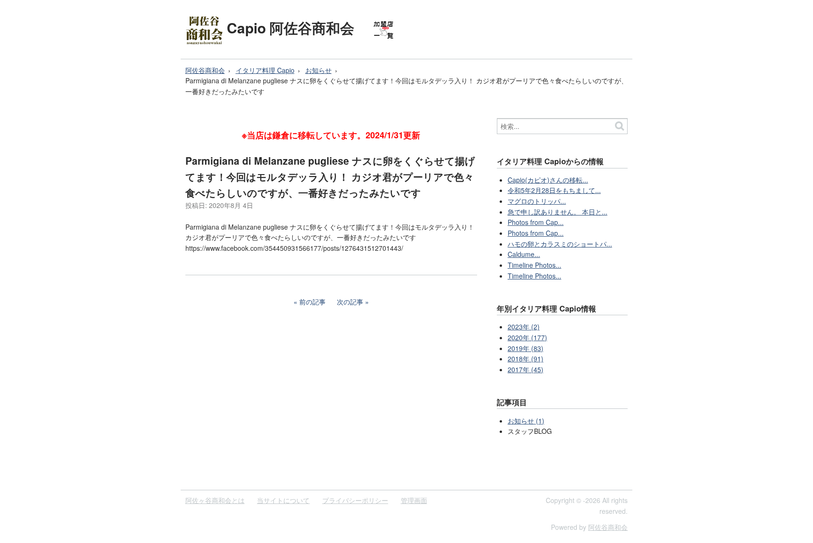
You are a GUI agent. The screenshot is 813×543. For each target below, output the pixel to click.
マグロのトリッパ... (537, 201)
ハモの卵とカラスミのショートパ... (560, 243)
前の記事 (312, 301)
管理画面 (414, 500)
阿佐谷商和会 (205, 70)
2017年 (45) (525, 369)
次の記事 (350, 301)
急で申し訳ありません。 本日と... (557, 211)
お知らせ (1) (526, 420)
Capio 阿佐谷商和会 (290, 27)
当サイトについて (283, 500)
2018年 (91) (525, 358)
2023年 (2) (524, 326)
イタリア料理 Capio (265, 70)
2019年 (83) (525, 348)
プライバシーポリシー (355, 500)
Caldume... (524, 254)
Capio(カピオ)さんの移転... (548, 179)
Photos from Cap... (536, 222)
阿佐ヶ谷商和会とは (215, 500)
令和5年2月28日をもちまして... (554, 190)
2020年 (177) (527, 337)
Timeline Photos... (534, 265)
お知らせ (318, 70)
